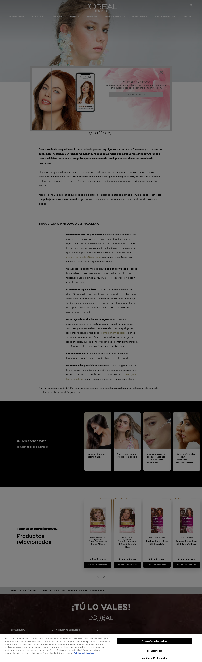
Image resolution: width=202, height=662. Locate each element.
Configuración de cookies (154, 658)
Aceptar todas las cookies (154, 641)
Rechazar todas (154, 651)
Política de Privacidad (84, 653)
